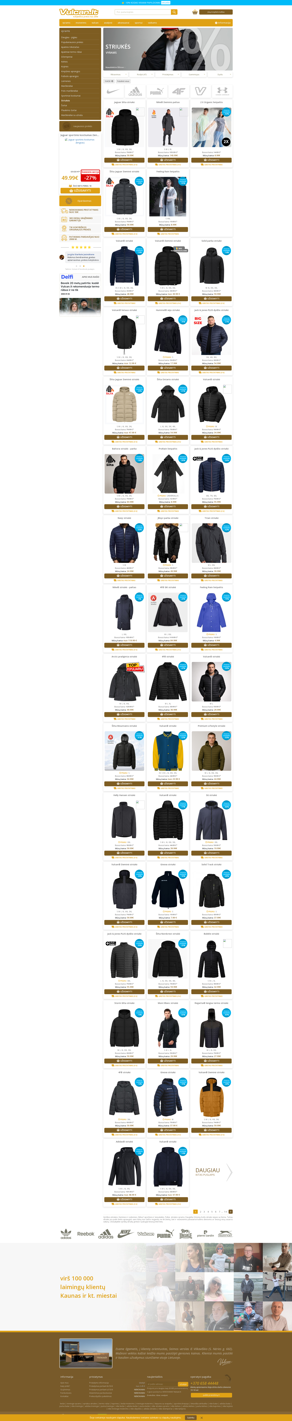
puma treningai (107, 1406)
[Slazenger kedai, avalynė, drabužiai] (225, 1241)
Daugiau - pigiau (69, 37)
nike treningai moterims (118, 1408)
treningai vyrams (74, 1403)
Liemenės (66, 81)
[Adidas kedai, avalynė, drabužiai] (106, 1241)
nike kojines (228, 1406)
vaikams (152, 22)
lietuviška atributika (199, 1403)
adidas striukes (150, 1408)
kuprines (115, 1403)
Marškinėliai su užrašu (72, 115)
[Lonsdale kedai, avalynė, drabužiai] (186, 1241)
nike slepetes (136, 1408)
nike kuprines (215, 1406)
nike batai (213, 1403)
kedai (62, 1403)
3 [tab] (83, 277)
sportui (139, 22)
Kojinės (64, 66)
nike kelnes (176, 1406)
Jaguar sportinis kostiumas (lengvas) (82, 135)
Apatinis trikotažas (70, 47)
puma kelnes (201, 1406)
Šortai (64, 105)
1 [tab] (76, 277)
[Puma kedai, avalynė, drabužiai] (166, 1241)
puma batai (64, 1406)
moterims (81, 22)
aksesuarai (123, 22)
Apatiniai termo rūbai (71, 51)
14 (225, 1211)
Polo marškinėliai (69, 90)
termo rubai (104, 1403)
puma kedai (145, 1406)
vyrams (66, 22)
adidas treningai (92, 1406)
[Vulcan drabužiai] (146, 1241)
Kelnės (64, 61)
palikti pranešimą (210, 1395)
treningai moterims (144, 1403)
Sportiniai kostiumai (70, 95)
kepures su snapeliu (163, 1403)
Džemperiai (66, 56)
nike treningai (77, 1406)
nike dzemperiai (165, 1408)
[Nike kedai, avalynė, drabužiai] (126, 1241)
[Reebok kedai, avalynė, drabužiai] (87, 1241)
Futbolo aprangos (70, 76)
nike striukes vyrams (160, 1406)
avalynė (108, 22)
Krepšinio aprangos (70, 71)
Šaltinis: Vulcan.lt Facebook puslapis (79, 280)
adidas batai (225, 1403)
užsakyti (183, 1384)
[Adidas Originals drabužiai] (67, 1241)
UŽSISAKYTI (82, 190)
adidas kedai (132, 1406)
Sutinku (190, 1417)
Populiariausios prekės (72, 42)
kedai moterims (127, 1403)
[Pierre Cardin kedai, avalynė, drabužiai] (206, 1241)
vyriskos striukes (90, 1403)
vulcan (95, 22)
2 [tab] (80, 277)
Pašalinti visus (123, 81)
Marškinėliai (67, 85)
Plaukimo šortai (68, 110)
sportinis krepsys (181, 1403)
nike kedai (120, 1406)
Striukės (65, 100)
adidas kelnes (188, 1406)
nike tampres (180, 1408)
